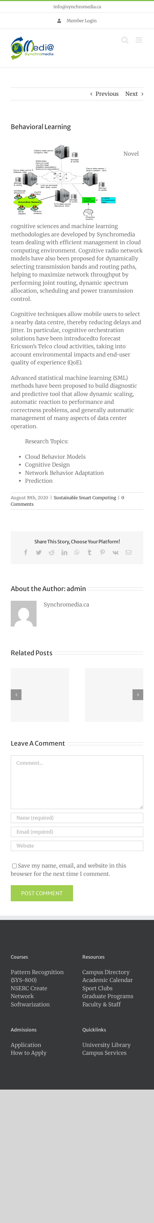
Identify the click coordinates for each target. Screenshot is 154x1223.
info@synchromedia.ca (77, 6)
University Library (106, 1045)
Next (131, 93)
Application (26, 1045)
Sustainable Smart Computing (85, 497)
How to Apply (29, 1052)
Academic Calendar (107, 980)
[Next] (138, 694)
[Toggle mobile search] (125, 40)
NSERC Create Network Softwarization (30, 996)
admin (76, 589)
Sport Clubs (97, 988)
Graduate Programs (107, 996)
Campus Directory (106, 972)
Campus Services (104, 1052)
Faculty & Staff (101, 1004)
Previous (107, 93)
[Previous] (16, 694)
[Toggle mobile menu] (139, 40)
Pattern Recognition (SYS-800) (37, 976)
